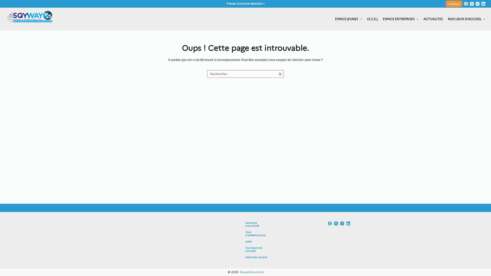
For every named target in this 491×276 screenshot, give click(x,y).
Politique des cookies (254, 249)
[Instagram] (477, 4)
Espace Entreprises (399, 19)
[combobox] (241, 74)
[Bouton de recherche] (280, 74)
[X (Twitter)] (472, 4)
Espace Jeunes (346, 19)
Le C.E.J (372, 19)
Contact (454, 3)
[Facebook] (466, 4)
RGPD (249, 241)
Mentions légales (257, 257)
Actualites (433, 19)
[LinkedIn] (483, 4)
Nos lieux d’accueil (464, 19)
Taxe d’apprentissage (255, 234)
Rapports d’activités (252, 225)
